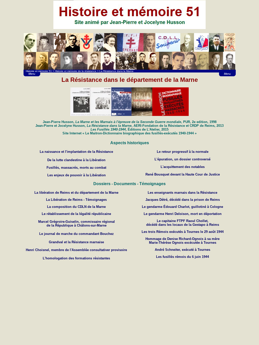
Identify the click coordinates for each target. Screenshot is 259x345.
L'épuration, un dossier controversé (182, 159)
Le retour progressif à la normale (182, 152)
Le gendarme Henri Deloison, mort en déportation (183, 214)
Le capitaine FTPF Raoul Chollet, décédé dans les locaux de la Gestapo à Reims (182, 223)
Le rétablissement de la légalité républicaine (76, 214)
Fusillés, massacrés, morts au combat (76, 167)
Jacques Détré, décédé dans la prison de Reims (182, 200)
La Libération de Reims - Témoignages (76, 200)
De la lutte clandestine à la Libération (76, 160)
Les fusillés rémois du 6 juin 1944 (182, 257)
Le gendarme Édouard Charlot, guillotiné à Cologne (182, 207)
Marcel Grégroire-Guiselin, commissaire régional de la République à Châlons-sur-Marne (76, 223)
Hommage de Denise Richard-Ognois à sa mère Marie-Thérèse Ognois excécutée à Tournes (182, 240)
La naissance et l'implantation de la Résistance (76, 152)
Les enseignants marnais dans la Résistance (182, 192)
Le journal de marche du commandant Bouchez (76, 234)
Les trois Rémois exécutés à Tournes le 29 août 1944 (183, 232)
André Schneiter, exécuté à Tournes (182, 250)
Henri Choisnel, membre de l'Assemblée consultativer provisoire (76, 250)
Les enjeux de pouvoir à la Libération (76, 175)
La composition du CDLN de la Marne (76, 207)
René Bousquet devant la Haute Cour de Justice (182, 174)
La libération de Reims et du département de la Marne (76, 192)
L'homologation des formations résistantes (76, 258)
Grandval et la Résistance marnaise (76, 242)
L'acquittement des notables (183, 167)
